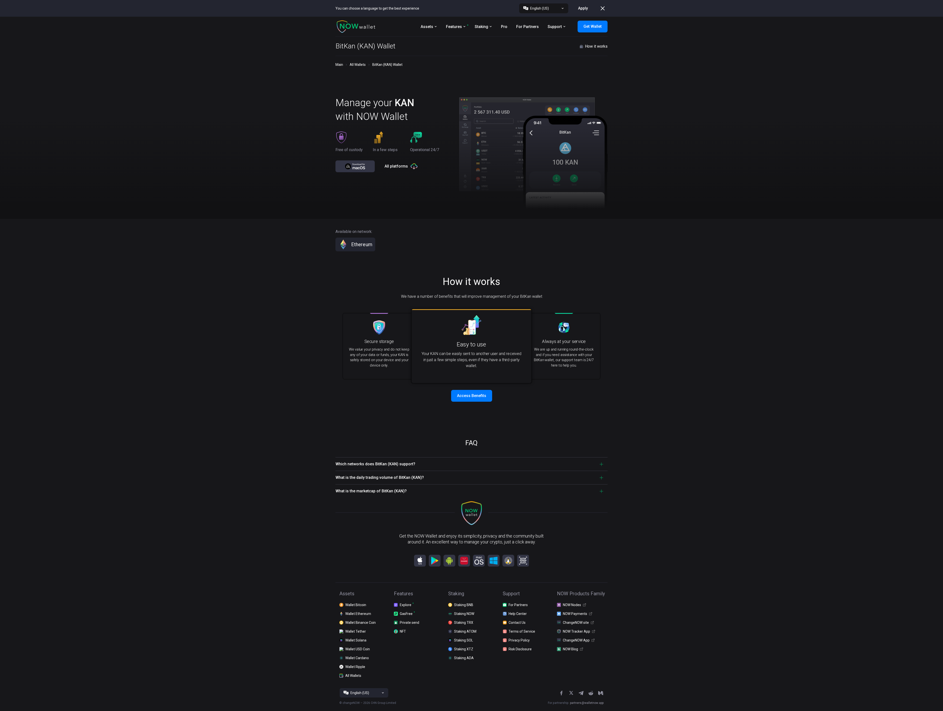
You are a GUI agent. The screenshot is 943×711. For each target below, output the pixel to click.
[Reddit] (591, 693)
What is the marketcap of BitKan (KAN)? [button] (371, 491)
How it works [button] (596, 46)
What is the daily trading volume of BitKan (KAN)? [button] (379, 477)
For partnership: (576, 703)
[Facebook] (561, 693)
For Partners (527, 26)
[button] (356, 26)
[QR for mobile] (523, 561)
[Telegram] (581, 693)
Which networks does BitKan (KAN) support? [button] (375, 464)
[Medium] (601, 693)
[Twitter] (571, 693)
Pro (504, 26)
